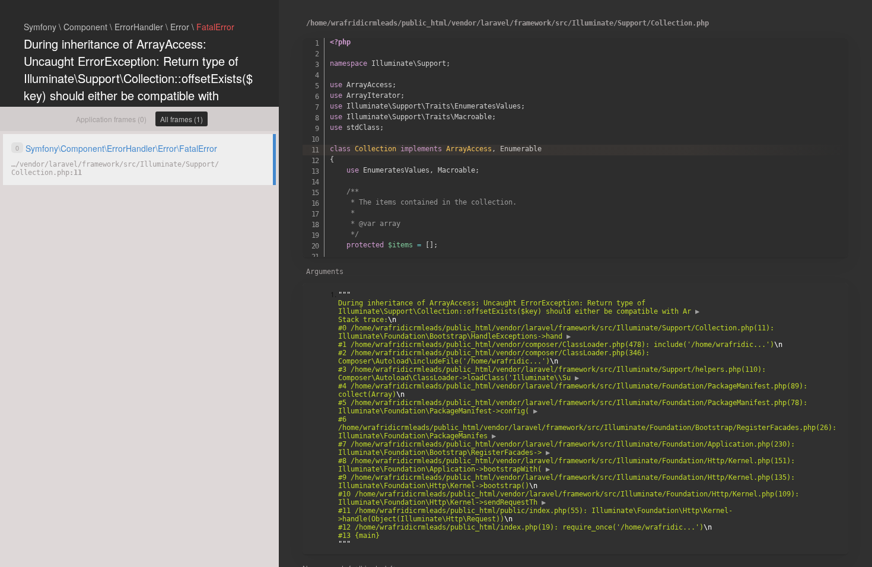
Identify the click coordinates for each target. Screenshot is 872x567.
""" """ (589, 419)
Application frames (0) (111, 119)
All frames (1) (181, 119)
